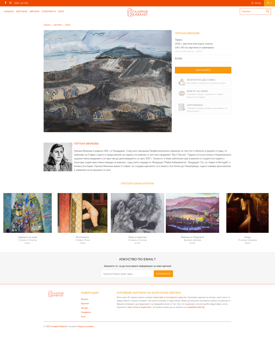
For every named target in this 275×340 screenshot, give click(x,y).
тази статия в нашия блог (139, 307)
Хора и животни (137, 213)
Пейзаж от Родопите (192, 213)
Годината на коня (27, 213)
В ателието (82, 213)
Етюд (247, 213)
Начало (9, 11)
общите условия (85, 326)
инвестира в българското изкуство (170, 297)
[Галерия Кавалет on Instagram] (10, 3)
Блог (61, 11)
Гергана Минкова (187, 33)
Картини (21, 11)
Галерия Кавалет (59, 326)
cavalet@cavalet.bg (195, 307)
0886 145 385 (21, 3)
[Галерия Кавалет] (137, 12)
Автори (34, 11)
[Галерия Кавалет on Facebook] (5, 3)
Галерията (49, 11)
